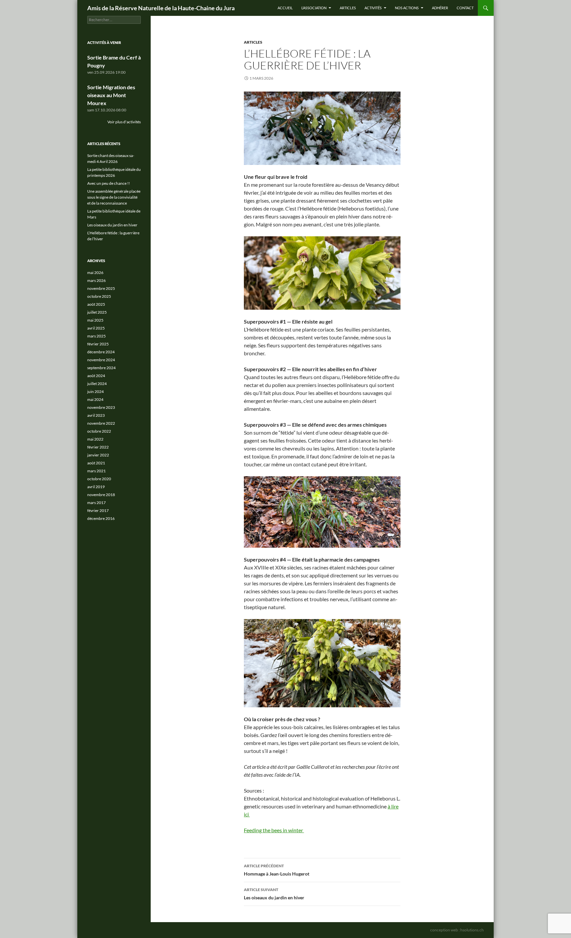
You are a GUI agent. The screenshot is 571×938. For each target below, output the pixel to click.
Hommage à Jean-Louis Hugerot (276, 870)
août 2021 (96, 462)
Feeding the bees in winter (274, 830)
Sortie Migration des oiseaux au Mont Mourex (111, 95)
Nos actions (407, 8)
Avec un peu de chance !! (108, 183)
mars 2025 (96, 335)
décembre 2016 (101, 518)
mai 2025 (95, 320)
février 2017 (98, 510)
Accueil (285, 8)
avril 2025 (96, 328)
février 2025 (98, 343)
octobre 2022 (99, 431)
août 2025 (96, 304)
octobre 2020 (99, 478)
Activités (373, 8)
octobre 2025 (99, 296)
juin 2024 (95, 391)
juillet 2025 (97, 312)
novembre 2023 (101, 407)
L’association (313, 8)
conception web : (457, 929)
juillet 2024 (97, 383)
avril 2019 (96, 486)
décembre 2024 (101, 351)
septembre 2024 (101, 367)
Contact (465, 8)
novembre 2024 (101, 359)
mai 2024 (95, 399)
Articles (348, 8)
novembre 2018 (101, 494)
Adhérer (440, 8)
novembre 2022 (101, 423)
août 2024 (96, 375)
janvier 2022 (98, 454)
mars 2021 (96, 470)
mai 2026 (95, 272)
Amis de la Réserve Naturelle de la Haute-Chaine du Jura (161, 8)
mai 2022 (95, 439)
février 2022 (98, 447)
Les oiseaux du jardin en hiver (274, 893)
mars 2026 (96, 280)
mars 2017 (96, 502)
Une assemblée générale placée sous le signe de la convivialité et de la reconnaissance (113, 197)
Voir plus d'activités (124, 121)
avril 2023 (96, 415)
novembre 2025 (101, 288)
